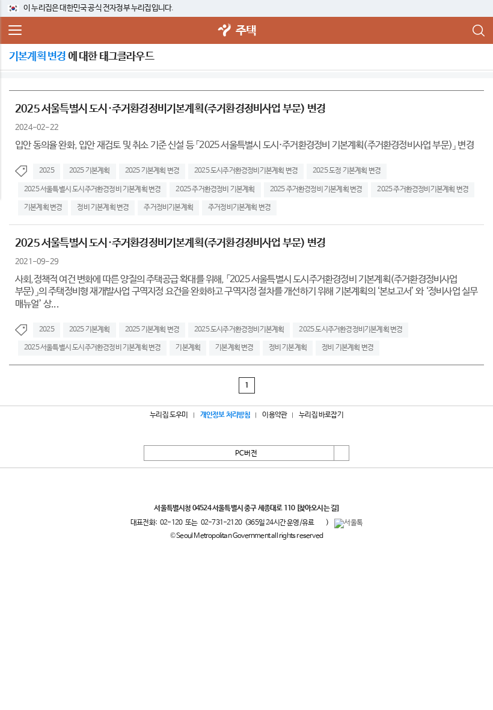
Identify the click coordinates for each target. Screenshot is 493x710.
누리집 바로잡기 (321, 415)
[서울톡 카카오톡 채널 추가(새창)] (348, 523)
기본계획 (188, 348)
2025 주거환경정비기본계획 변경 (422, 189)
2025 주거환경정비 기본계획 (215, 189)
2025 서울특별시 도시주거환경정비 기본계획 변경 (92, 189)
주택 (246, 31)
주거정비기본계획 (168, 207)
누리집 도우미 (169, 415)
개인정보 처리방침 (225, 415)
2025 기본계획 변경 (152, 171)
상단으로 (341, 453)
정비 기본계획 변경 (103, 207)
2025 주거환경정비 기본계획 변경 (316, 189)
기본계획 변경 (43, 207)
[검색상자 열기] (478, 31)
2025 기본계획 (89, 171)
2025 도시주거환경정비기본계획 (239, 330)
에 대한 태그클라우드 (81, 57)
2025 (46, 171)
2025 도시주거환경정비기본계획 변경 (246, 171)
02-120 (171, 523)
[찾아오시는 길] (317, 508)
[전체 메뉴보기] (15, 31)
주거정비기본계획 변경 (239, 207)
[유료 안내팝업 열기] (320, 522)
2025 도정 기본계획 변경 (347, 171)
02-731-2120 (221, 523)
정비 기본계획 (288, 348)
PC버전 (246, 453)
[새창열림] (225, 31)
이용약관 (274, 415)
